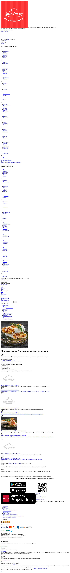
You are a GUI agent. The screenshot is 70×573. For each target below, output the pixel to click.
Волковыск (5, 63)
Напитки (5, 315)
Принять (35, 568)
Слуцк (4, 144)
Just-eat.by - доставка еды (6, 29)
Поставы (5, 131)
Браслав (5, 56)
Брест (4, 57)
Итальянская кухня (7, 316)
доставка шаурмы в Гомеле (14, 463)
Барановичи (6, 51)
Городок (5, 71)
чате (8, 39)
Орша (4, 122)
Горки (4, 70)
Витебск (5, 62)
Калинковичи (6, 94)
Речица (5, 136)
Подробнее (44, 568)
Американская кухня (8, 319)
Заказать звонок (4, 31)
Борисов (5, 55)
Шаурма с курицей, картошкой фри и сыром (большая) (13, 430)
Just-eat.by (38, 493)
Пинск (4, 129)
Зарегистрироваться (10, 162)
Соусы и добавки (7, 314)
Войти (2, 162)
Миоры (5, 108)
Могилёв (5, 109)
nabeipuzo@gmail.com (41, 496)
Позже (2, 546)
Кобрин (5, 95)
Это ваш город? (4, 160)
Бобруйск (5, 53)
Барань (4, 52)
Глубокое (5, 68)
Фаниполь (5, 153)
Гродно (5, 73)
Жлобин (5, 83)
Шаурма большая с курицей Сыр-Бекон (10, 408)
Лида (4, 99)
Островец (5, 123)
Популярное (6, 305)
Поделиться (3, 551)
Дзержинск (5, 77)
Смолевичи (6, 146)
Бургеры (5, 309)
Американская (9, 308)
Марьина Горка (6, 105)
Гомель (5, 69)
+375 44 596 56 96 (40, 499)
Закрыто (10, 160)
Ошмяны (5, 124)
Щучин (5, 157)
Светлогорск (6, 142)
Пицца (4, 306)
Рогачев (5, 137)
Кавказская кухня (7, 317)
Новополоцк (6, 117)
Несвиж (5, 116)
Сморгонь (5, 147)
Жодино (5, 84)
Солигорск (5, 148)
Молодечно (6, 111)
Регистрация (18, 162)
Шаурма (5, 310)
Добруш (5, 78)
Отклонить (39, 568)
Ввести (15, 564)
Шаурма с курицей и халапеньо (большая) (10, 453)
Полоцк (5, 130)
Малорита (5, 104)
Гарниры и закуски (7, 313)
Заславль (5, 89)
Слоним (5, 143)
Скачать (6, 546)
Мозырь (5, 110)
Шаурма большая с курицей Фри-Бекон (10, 385)
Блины (4, 311)
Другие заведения (5, 300)
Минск (4, 107)
